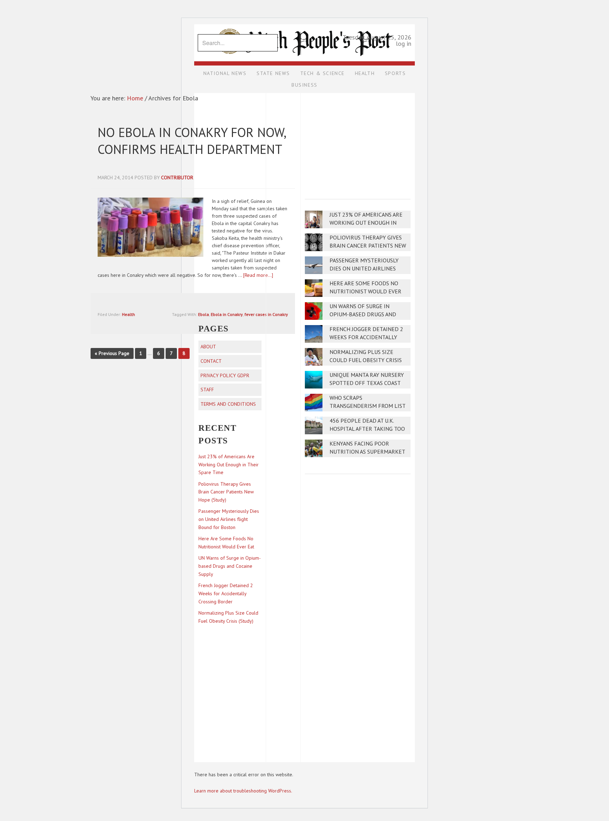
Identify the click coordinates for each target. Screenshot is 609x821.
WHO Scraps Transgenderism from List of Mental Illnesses (367, 406)
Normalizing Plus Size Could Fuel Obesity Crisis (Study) (366, 360)
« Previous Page (112, 353)
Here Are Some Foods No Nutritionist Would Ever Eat (365, 291)
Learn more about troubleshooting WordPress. (243, 791)
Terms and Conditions (228, 404)
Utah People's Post (304, 24)
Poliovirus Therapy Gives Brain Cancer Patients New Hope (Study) (368, 245)
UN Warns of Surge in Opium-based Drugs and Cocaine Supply (363, 314)
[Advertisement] (358, 141)
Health (128, 314)
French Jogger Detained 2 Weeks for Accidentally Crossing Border (366, 337)
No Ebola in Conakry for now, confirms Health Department (191, 140)
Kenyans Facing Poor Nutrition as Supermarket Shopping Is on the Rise (367, 452)
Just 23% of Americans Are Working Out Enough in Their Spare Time (366, 223)
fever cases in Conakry (266, 314)
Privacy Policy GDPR (225, 375)
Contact (211, 361)
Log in (403, 43)
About (208, 346)
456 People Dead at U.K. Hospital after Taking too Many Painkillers (367, 429)
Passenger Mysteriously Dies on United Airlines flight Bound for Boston (366, 268)
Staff (207, 389)
